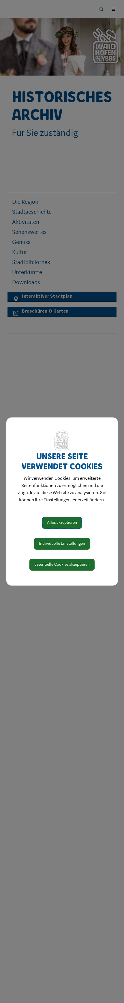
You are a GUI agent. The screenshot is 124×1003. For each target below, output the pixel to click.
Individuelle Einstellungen (62, 543)
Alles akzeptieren (62, 522)
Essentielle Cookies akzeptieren (62, 564)
